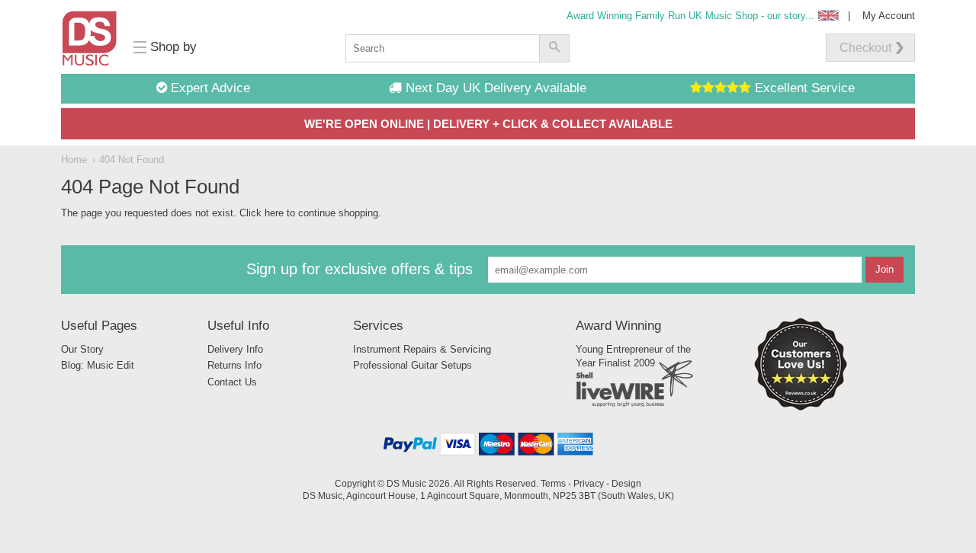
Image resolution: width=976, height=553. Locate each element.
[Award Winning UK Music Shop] (800, 408)
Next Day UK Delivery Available (494, 88)
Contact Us (232, 382)
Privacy (588, 483)
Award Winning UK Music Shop (690, 15)
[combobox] (442, 48)
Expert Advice (208, 88)
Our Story (82, 349)
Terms (553, 483)
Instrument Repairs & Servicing (422, 349)
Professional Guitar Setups (412, 365)
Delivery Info (235, 349)
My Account (888, 15)
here (274, 213)
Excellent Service (803, 88)
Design (626, 483)
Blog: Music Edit (97, 365)
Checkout (865, 47)
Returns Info (234, 365)
